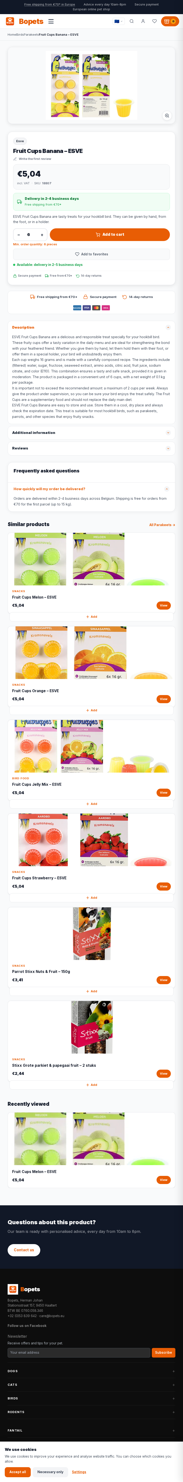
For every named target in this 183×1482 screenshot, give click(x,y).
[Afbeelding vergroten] (167, 115)
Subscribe (163, 1352)
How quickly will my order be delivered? (49, 489)
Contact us (24, 1250)
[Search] (131, 21)
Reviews (20, 448)
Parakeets (31, 34)
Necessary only (50, 1472)
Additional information (33, 433)
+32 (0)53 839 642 (22, 1316)
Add (94, 616)
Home (12, 34)
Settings (79, 1472)
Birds (20, 34)
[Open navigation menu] (51, 21)
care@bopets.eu (51, 1316)
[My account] (143, 21)
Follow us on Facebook (27, 1326)
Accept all (18, 1472)
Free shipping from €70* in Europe (49, 4)
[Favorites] (154, 21)
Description (23, 327)
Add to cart (113, 234)
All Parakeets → (162, 525)
